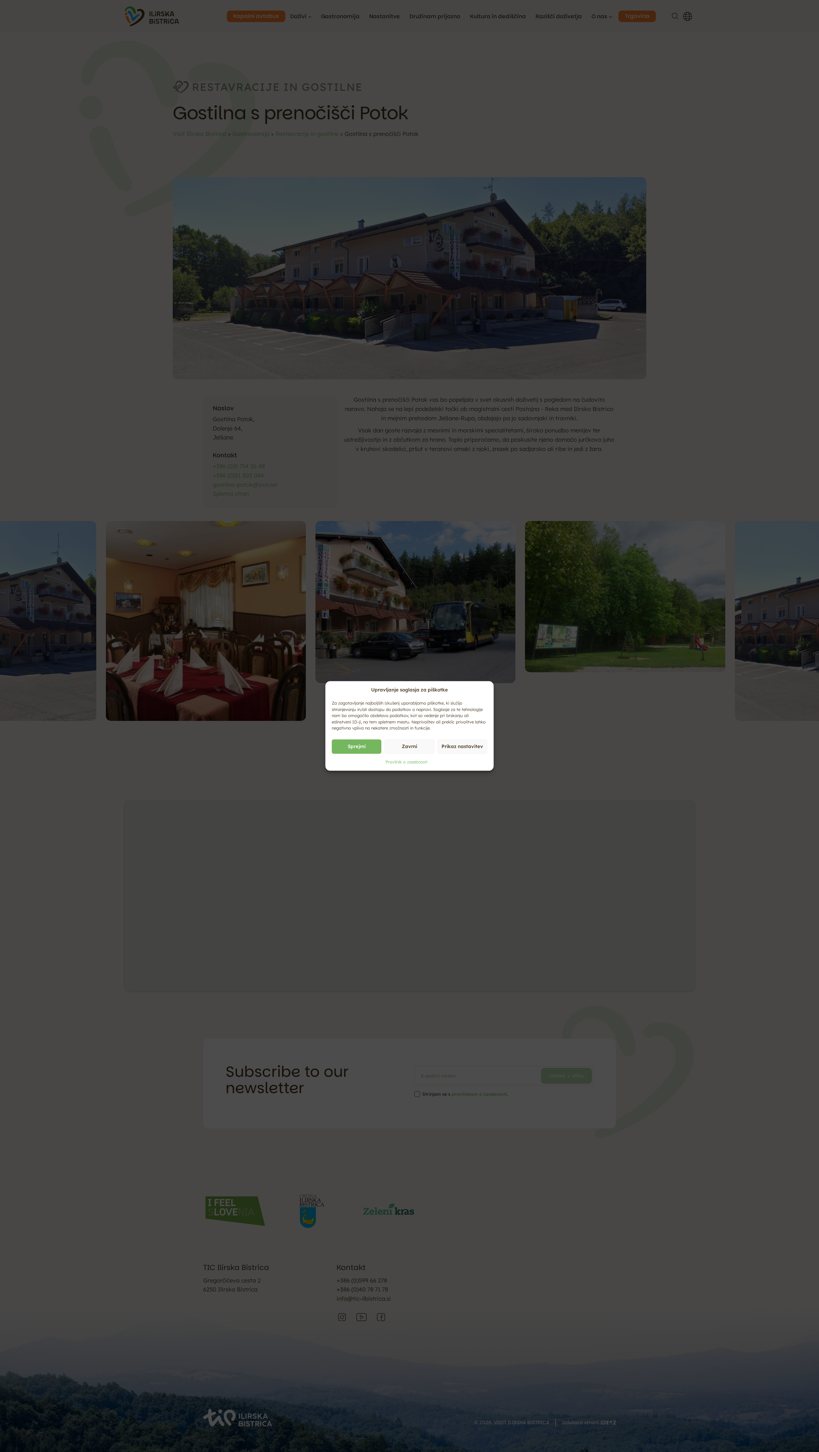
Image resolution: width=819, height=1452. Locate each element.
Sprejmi (357, 746)
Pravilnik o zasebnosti (406, 761)
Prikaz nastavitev (462, 746)
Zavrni (409, 746)
